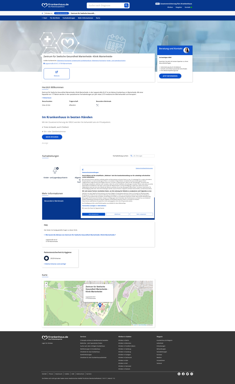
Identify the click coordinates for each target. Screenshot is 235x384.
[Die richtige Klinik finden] (42, 13)
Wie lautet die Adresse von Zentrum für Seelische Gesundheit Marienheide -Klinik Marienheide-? (80, 235)
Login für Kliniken (47, 343)
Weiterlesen (47, 98)
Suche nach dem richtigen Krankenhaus (92, 346)
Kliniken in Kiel (123, 363)
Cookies (67, 374)
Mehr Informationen (85, 18)
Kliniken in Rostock (124, 369)
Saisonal (159, 363)
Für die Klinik (55, 18)
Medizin (159, 357)
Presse (51, 374)
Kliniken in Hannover (124, 366)
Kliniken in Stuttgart (124, 354)
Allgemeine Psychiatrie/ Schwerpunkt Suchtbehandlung (74, 60)
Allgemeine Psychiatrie (99, 60)
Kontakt (188, 7)
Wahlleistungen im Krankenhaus (90, 349)
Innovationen (161, 360)
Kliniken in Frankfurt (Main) (126, 346)
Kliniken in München (124, 343)
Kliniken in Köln (123, 360)
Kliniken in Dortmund (125, 357)
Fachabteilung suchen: (120, 156)
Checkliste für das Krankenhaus (90, 352)
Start (45, 18)
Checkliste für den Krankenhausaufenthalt (93, 357)
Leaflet (135, 325)
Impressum (58, 374)
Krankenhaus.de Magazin (164, 340)
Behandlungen (161, 349)
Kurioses (159, 354)
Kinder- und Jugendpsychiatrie (116, 60)
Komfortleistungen (86, 354)
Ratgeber (179, 7)
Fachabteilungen (69, 18)
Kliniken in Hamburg (124, 349)
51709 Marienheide (61, 13)
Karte (98, 18)
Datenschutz (80, 374)
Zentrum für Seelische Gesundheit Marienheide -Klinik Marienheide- (83, 13)
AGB (73, 374)
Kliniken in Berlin (123, 340)
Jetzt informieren (170, 76)
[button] (100, 305)
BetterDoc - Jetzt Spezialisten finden (91, 343)
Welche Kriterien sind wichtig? (55, 264)
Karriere (88, 374)
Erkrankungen (161, 346)
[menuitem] (170, 7)
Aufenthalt (160, 343)
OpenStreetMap (142, 325)
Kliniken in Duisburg (124, 352)
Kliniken (170, 7)
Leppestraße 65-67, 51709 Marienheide (58, 64)
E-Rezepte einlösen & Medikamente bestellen (94, 340)
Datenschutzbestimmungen (144, 168)
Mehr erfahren (52, 137)
